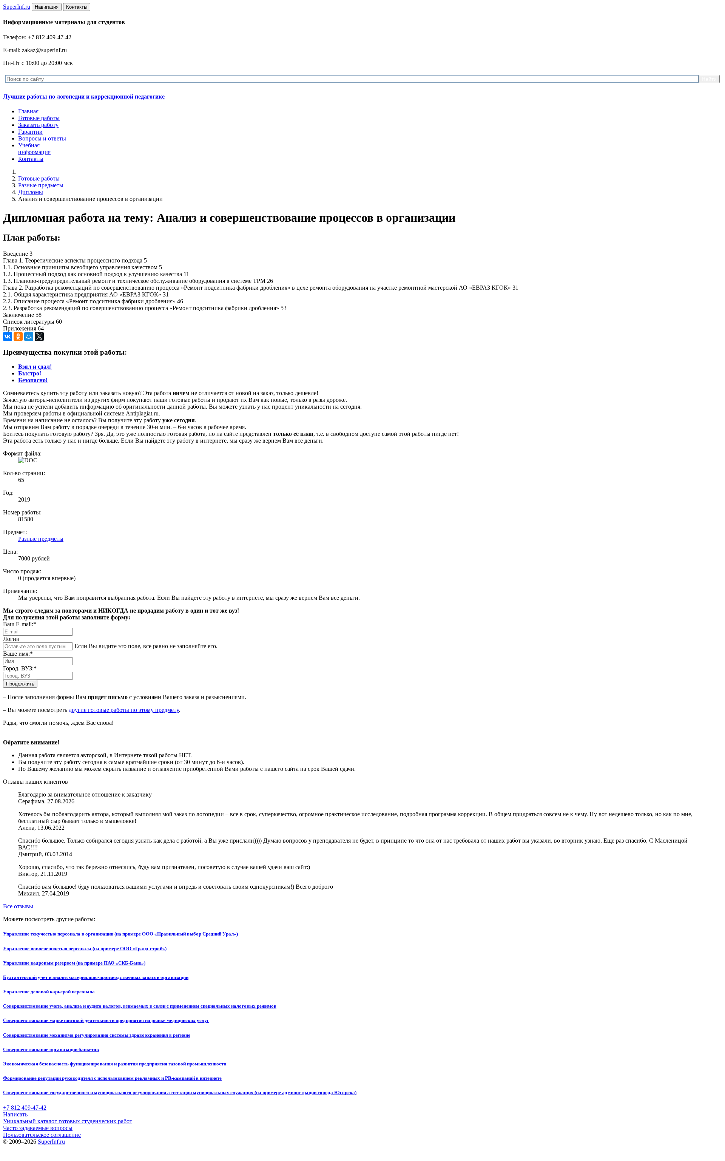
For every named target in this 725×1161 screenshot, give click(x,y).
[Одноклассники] (18, 336)
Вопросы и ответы (42, 138)
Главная (28, 111)
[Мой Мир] (28, 336)
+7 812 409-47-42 (24, 1107)
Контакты (30, 159)
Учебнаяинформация (34, 148)
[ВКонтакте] (7, 336)
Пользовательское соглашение (42, 1135)
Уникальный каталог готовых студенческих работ (67, 1121)
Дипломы (30, 192)
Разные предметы (40, 185)
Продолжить (20, 684)
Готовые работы (39, 118)
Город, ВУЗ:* (20, 668)
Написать (15, 1114)
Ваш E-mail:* (19, 624)
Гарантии (30, 131)
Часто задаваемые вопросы (37, 1128)
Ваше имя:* (18, 653)
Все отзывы (18, 906)
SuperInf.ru (51, 1141)
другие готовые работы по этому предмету (124, 710)
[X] (39, 336)
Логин (11, 639)
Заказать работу (38, 125)
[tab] (35, 366)
